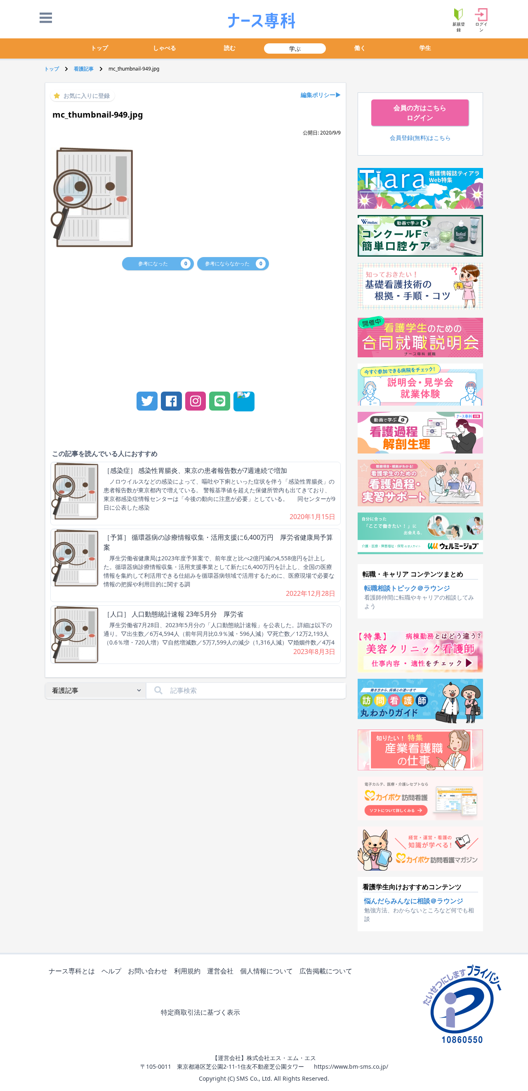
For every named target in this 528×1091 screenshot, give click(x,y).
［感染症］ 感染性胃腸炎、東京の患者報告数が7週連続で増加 (195, 470)
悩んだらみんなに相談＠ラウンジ (413, 900)
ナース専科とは (72, 970)
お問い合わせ (147, 970)
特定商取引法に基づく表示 (200, 1012)
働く (360, 48)
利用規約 (187, 970)
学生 (425, 48)
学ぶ (295, 48)
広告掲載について (325, 970)
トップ (99, 48)
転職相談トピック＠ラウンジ (407, 588)
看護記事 (84, 68)
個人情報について (266, 970)
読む (230, 48)
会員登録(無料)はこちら (420, 138)
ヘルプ (111, 970)
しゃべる (164, 48)
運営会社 (220, 970)
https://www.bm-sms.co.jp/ (351, 1066)
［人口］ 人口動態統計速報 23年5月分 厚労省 (173, 614)
